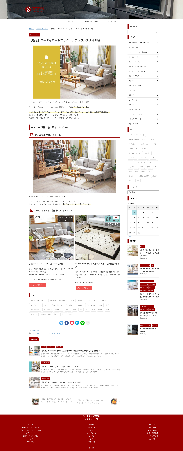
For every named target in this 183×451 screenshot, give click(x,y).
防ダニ (64, 314)
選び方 (56, 314)
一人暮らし (58, 309)
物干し (100, 309)
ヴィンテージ (48, 309)
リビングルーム (35, 309)
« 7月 (130, 236)
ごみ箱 (72, 300)
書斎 (93, 309)
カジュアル (81, 300)
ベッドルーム (91, 305)
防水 (70, 314)
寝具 (87, 309)
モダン (100, 305)
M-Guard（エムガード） (38, 300)
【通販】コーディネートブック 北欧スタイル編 (59, 367)
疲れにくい (33, 314)
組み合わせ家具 (46, 314)
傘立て (68, 309)
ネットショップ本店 (91, 21)
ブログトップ (70, 21)
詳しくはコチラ (36, 285)
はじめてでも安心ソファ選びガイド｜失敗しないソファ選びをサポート (149, 253)
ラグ (107, 305)
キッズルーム (92, 300)
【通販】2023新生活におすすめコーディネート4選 (61, 382)
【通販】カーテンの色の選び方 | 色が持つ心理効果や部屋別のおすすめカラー (70, 351)
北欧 (74, 309)
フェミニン (79, 305)
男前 (107, 309)
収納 (81, 309)
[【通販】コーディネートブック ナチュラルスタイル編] (77, 323)
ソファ (46, 305)
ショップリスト (113, 21)
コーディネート (35, 305)
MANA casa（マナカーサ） (58, 300)
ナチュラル (69, 305)
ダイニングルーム (56, 305)
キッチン (103, 300)
